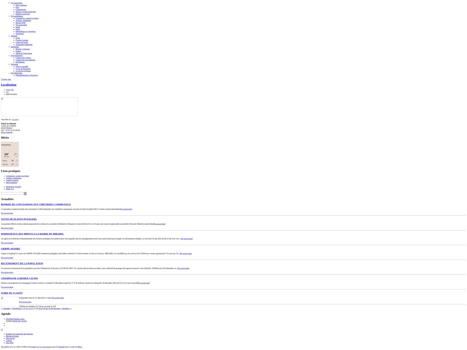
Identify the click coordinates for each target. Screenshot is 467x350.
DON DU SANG (20, 321)
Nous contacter (7, 132)
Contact (9, 341)
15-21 (30, 309)
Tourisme (14, 64)
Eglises (18, 51)
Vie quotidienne (17, 16)
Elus (17, 7)
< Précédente (16, 309)
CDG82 (61, 347)
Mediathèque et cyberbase (26, 31)
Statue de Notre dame (24, 53)
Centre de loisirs (22, 42)
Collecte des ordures (23, 58)
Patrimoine (15, 47)
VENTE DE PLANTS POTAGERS (18, 219)
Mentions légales (12, 336)
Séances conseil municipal (26, 12)
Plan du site (10, 338)
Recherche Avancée (13, 187)
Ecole (18, 38)
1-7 (22, 309)
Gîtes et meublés (22, 66)
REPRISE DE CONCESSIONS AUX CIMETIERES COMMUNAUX (36, 204)
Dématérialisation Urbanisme (27, 75)
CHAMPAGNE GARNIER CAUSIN (19, 278)
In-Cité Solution (45, 347)
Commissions (21, 10)
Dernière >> (67, 309)
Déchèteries (20, 62)
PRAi (80, 347)
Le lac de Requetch (23, 69)
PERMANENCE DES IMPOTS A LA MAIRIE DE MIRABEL (32, 234)
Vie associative (21, 25)
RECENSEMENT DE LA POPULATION (22, 263)
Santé (18, 27)
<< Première (5, 309)
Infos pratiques (21, 5)
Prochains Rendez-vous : (15, 319)
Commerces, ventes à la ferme (27, 18)
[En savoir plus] (126, 209)
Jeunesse (14, 36)
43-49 (50, 309)
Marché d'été (20, 23)
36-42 (45, 309)
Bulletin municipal (23, 14)
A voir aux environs (23, 71)
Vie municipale (16, 3)
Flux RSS (9, 343)
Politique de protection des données (19, 334)
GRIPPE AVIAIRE (10, 248)
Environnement (16, 56)
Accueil (15, 119)
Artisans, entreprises (23, 20)
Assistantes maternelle (24, 45)
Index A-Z (10, 189)
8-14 (26, 309)
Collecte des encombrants (25, 60)
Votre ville (10, 90)
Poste (18, 29)
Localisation (8, 84)
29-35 (40, 309)
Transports (20, 34)
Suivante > (57, 309)
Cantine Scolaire (22, 40)
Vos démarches (16, 73)
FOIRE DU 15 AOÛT (12, 293)
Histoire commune (23, 49)
